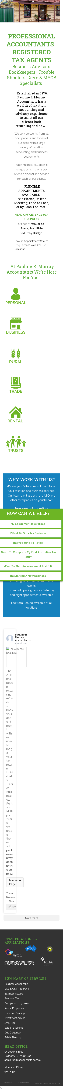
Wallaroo (37, 224)
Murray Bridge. (32, 233)
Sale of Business (14, 1027)
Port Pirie (36, 228)
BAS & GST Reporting (17, 988)
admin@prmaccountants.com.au (23, 1060)
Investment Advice (15, 1018)
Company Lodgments (17, 1003)
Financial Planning (15, 1013)
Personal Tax (12, 998)
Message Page (15, 882)
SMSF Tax (10, 1022)
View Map (25, 1056)
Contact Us (24, 1082)
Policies (8, 1082)
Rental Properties (14, 1008)
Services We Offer (31, 245)
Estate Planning (13, 1037)
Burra (24, 228)
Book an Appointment (26, 241)
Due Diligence (12, 1032)
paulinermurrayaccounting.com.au (9, 862)
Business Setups (14, 993)
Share (11, 901)
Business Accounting (16, 984)
